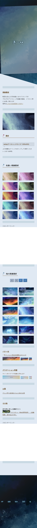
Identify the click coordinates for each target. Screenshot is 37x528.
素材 (23, 501)
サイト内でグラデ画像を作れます (14, 374)
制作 (16, 501)
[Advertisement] (18, 245)
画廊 (9, 501)
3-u (18, 42)
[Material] (10, 176)
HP (2, 501)
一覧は (14, 355)
